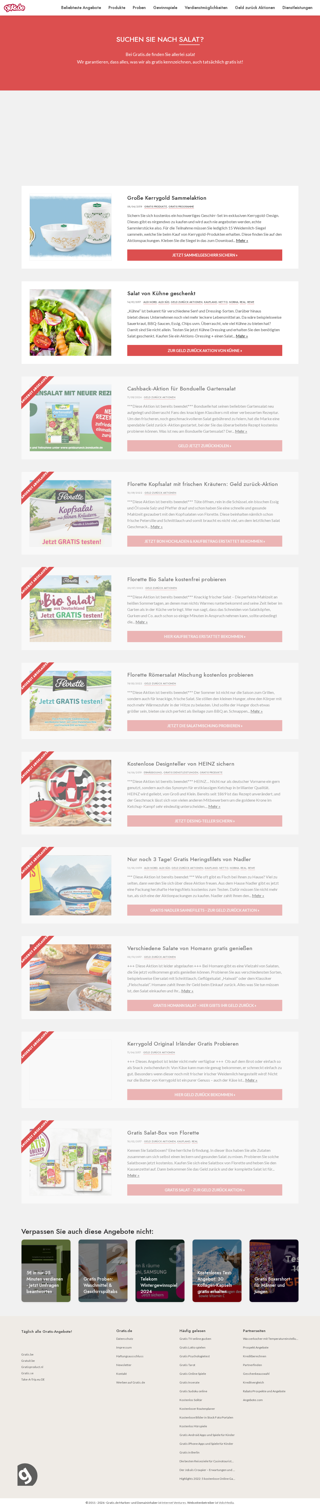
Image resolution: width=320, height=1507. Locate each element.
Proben (139, 7)
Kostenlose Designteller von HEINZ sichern (180, 764)
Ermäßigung (153, 772)
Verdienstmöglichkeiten (206, 7)
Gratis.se (27, 1373)
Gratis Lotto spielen (193, 1347)
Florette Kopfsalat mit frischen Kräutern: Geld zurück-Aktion (202, 484)
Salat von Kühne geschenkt (161, 293)
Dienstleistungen (297, 7)
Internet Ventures (174, 1503)
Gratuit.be (28, 1361)
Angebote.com (253, 1400)
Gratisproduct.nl (32, 1367)
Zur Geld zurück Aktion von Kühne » (205, 350)
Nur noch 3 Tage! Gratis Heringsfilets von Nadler (189, 859)
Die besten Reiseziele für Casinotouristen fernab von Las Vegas (221, 1461)
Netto (223, 302)
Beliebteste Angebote (81, 7)
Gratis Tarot (187, 1365)
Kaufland (210, 302)
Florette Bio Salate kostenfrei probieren (176, 579)
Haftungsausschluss (130, 1356)
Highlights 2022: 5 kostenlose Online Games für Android (217, 1479)
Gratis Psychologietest (195, 1356)
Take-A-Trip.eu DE (33, 1379)
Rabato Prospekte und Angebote (264, 1391)
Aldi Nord (150, 302)
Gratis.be (27, 1354)
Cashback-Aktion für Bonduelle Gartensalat (181, 388)
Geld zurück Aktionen (255, 7)
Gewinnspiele (165, 7)
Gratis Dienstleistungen (181, 772)
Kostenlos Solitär (191, 1400)
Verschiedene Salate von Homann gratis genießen (189, 948)
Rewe (250, 302)
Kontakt (121, 1374)
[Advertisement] (160, 138)
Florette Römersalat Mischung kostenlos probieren (190, 675)
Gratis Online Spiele (193, 1374)
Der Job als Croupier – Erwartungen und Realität (211, 1470)
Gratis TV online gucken (195, 1339)
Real (243, 302)
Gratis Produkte (155, 206)
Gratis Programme (181, 206)
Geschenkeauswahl (256, 1374)
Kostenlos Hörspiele (193, 1426)
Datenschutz (124, 1339)
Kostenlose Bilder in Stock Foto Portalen (206, 1417)
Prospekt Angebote (255, 1347)
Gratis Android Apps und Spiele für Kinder (207, 1435)
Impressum (124, 1347)
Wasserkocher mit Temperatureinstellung (271, 1339)
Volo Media (226, 1503)
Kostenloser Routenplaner (197, 1409)
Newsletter (124, 1365)
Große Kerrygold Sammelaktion (166, 198)
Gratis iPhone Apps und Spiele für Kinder (206, 1444)
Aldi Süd (163, 302)
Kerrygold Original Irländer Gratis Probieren (183, 1044)
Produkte (116, 7)
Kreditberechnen (254, 1356)
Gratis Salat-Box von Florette (163, 1133)
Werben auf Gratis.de (130, 1382)
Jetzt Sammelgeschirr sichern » (205, 255)
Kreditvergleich (253, 1382)
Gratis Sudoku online (193, 1391)
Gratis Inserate (190, 1382)
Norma (233, 302)
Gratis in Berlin (190, 1452)
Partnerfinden (252, 1365)
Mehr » (242, 240)
